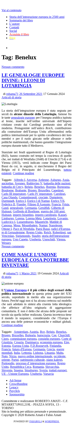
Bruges (32, 190)
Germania (31, 207)
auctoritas (7, 183)
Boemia (51, 186)
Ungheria (35, 239)
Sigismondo (23, 235)
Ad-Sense (15, 380)
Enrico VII (57, 200)
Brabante (20, 190)
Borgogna (63, 186)
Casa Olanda (9, 197)
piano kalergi (54, 359)
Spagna (18, 370)
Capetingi (57, 190)
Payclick (14, 391)
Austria (33, 331)
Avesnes (20, 183)
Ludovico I (8, 221)
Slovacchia (52, 366)
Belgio (29, 186)
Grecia (51, 349)
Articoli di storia (11, 97)
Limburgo (8, 218)
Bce (42, 331)
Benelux (39, 186)
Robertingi (59, 232)
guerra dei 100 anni (53, 211)
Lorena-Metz (34, 218)
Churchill (63, 335)
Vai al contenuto (11, 10)
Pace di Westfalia (23, 228)
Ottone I (7, 228)
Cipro (5, 338)
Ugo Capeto (20, 239)
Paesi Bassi (43, 228)
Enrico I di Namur (38, 200)
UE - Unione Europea (15, 373)
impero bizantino (23, 214)
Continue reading (23, 173)
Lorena (19, 218)
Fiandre (21, 204)
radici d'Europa (60, 228)
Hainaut (6, 214)
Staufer (36, 235)
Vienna (60, 239)
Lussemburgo (25, 221)
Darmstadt (8, 200)
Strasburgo (31, 370)
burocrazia (43, 335)
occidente (59, 356)
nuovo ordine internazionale (35, 356)
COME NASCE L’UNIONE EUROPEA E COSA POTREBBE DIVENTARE (35, 260)
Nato (5, 356)
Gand (5, 207)
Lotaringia (49, 218)
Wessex (6, 242)
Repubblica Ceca (20, 366)
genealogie (16, 207)
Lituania (50, 352)
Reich (47, 232)
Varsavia (48, 373)
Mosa (16, 225)
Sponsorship (17, 394)
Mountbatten (29, 225)
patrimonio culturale (32, 359)
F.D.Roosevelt (39, 345)
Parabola (35, 421)
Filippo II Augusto (38, 204)
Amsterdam (21, 331)
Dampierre (55, 197)
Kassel (62, 214)
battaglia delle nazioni (57, 183)
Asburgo (55, 179)
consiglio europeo (49, 338)
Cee (54, 335)
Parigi (15, 359)
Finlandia (55, 345)
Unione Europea (15, 290)
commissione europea (23, 338)
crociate (43, 197)
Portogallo (8, 363)
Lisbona (38, 352)
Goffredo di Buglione (26, 211)
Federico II (8, 204)
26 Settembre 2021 (30, 94)
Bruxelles (44, 190)
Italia (17, 352)
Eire (66, 342)
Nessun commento (13, 66)
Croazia (19, 342)
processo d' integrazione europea (36, 363)
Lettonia (26, 352)
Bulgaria (30, 335)
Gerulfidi (43, 207)
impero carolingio (46, 214)
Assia (65, 179)
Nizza (12, 356)
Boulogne (8, 190)
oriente (6, 359)
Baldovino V (34, 183)
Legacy (13, 387)
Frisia (65, 204)
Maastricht (41, 221)
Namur (43, 225)
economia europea (51, 342)
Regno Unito (34, 232)
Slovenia (7, 370)
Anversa (31, 179)
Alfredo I (19, 179)
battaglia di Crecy (12, 186)
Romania (38, 366)
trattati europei (58, 370)
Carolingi (59, 193)
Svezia (43, 370)
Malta (59, 352)
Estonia (6, 345)
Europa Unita (20, 345)
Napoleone (55, 225)
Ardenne (43, 179)
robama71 (12, 94)
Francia (56, 204)
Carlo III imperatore (14, 193)
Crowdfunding (18, 384)
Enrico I (21, 200)
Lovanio (62, 218)
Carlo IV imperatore (39, 193)
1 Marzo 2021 (28, 273)
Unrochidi (48, 239)
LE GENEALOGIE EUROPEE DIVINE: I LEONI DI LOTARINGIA (33, 80)
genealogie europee (23, 117)
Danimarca (32, 342)
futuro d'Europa (22, 349)
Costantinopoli (28, 197)
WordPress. (52, 421)
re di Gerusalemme (13, 232)
